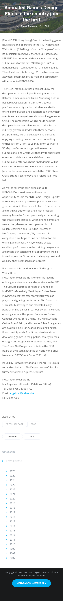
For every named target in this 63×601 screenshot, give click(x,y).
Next (32, 436)
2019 (12, 503)
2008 (46, 26)
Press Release (29, 26)
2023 (12, 485)
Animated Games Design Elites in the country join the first (31, 14)
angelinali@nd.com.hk (21, 393)
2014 (12, 526)
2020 (12, 498)
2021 (12, 494)
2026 (12, 471)
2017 (12, 512)
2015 (12, 521)
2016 (12, 517)
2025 (12, 475)
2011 (12, 539)
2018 (12, 507)
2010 (12, 544)
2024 (12, 480)
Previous (12, 436)
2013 (12, 530)
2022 (12, 489)
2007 (12, 558)
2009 (12, 548)
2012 (12, 535)
